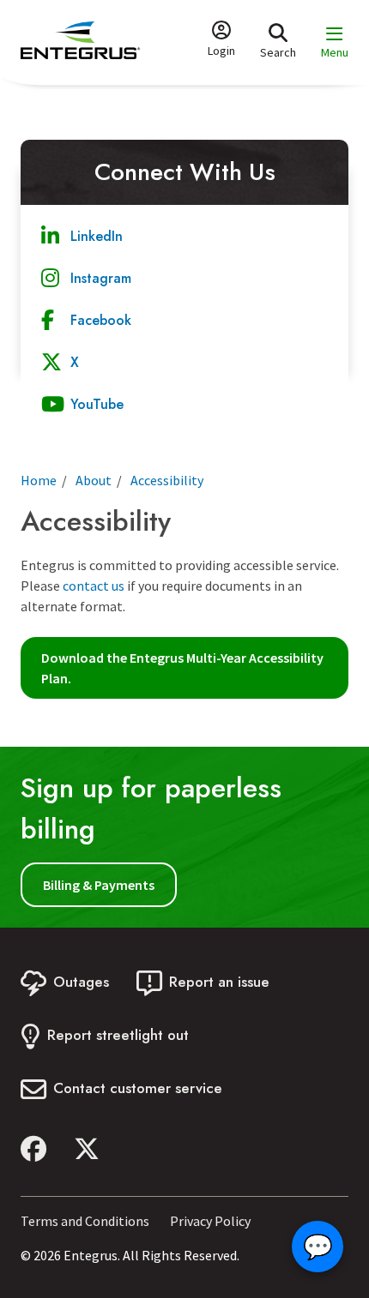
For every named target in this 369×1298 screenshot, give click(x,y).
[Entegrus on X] (87, 1149)
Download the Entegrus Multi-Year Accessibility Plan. (182, 668)
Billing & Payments (98, 884)
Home (39, 480)
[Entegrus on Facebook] (33, 1149)
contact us (92, 585)
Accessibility (166, 480)
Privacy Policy (210, 1220)
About (94, 480)
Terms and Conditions (85, 1220)
